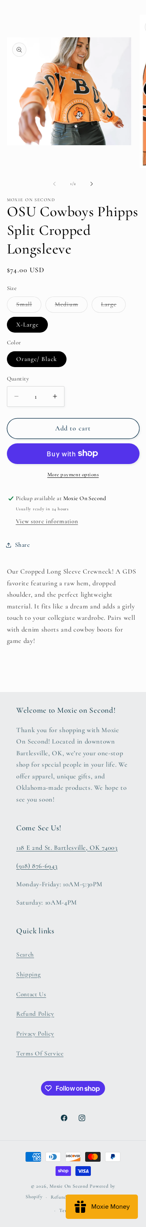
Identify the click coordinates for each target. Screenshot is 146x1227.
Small (29, 306)
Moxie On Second (68, 1186)
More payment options (73, 474)
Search (25, 954)
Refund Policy (35, 1013)
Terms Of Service (40, 1053)
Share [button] (22, 544)
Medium (71, 306)
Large (113, 306)
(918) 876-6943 (36, 866)
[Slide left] (54, 184)
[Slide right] (92, 184)
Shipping (28, 974)
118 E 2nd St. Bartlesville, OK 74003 (67, 848)
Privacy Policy (35, 1033)
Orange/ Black (36, 359)
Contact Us (31, 994)
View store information (47, 521)
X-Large (27, 324)
